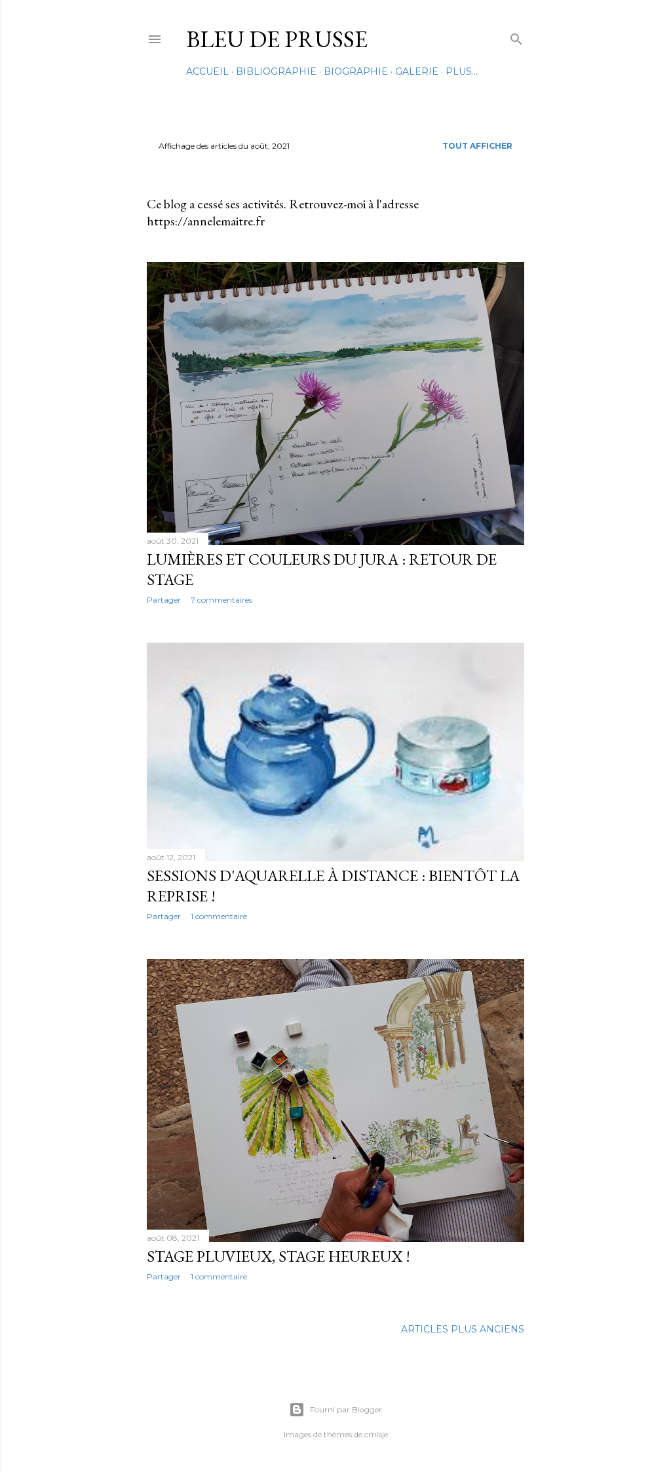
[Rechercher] (516, 36)
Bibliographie (276, 71)
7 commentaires (221, 600)
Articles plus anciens (462, 1329)
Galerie (416, 71)
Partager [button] (164, 600)
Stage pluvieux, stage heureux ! (278, 1256)
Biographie (356, 71)
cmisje (376, 1434)
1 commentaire (219, 916)
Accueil (207, 71)
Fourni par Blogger (346, 1409)
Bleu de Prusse (277, 39)
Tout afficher (477, 146)
